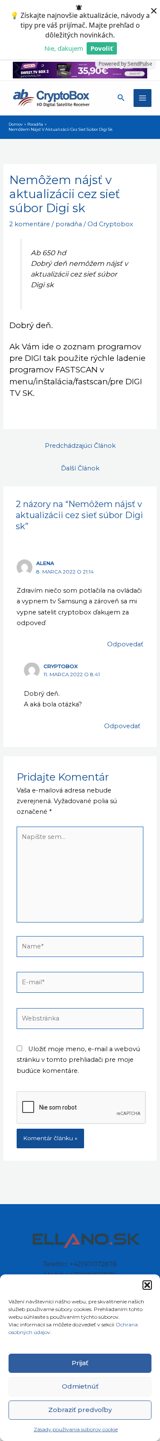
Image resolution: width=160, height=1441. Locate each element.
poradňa (68, 224)
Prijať (80, 1363)
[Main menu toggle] (142, 98)
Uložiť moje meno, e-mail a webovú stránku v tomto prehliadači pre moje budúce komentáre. (78, 1059)
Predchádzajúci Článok (80, 446)
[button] (147, 1285)
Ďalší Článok (80, 468)
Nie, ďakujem (63, 48)
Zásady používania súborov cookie (76, 1429)
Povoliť (101, 48)
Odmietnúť (80, 1386)
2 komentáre (29, 224)
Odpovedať (125, 644)
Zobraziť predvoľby (80, 1410)
